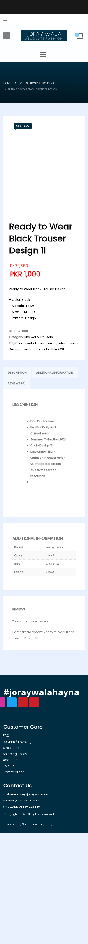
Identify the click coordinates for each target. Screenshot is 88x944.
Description (17, 372)
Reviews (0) (16, 383)
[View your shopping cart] (79, 35)
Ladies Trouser (46, 343)
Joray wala (26, 343)
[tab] (17, 372)
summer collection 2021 (46, 349)
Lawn (24, 349)
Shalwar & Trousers (38, 337)
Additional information (54, 372)
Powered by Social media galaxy (27, 824)
